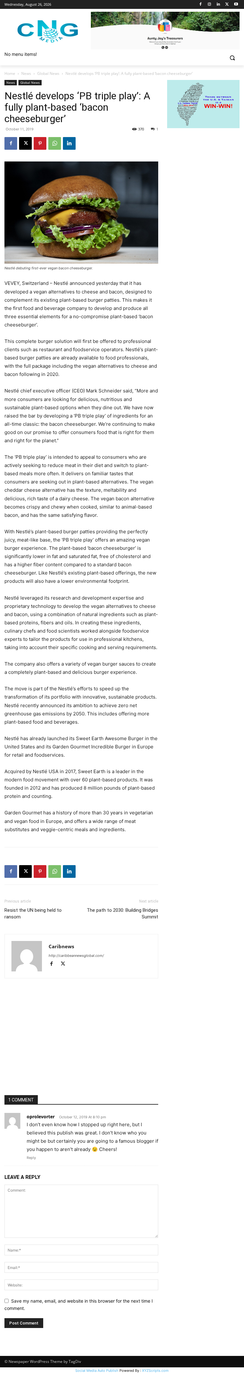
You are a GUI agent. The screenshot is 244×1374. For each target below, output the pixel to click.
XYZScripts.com (155, 1370)
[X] (227, 4)
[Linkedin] (218, 4)
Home (9, 73)
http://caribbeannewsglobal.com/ (76, 955)
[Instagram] (209, 4)
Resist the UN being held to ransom (33, 913)
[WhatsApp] (54, 143)
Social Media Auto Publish (97, 1370)
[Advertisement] (81, 1047)
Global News (48, 73)
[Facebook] (200, 4)
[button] (232, 57)
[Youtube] (236, 4)
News (26, 73)
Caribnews (61, 946)
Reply (31, 1157)
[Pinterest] (40, 143)
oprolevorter (41, 1117)
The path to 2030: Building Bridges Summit (122, 913)
